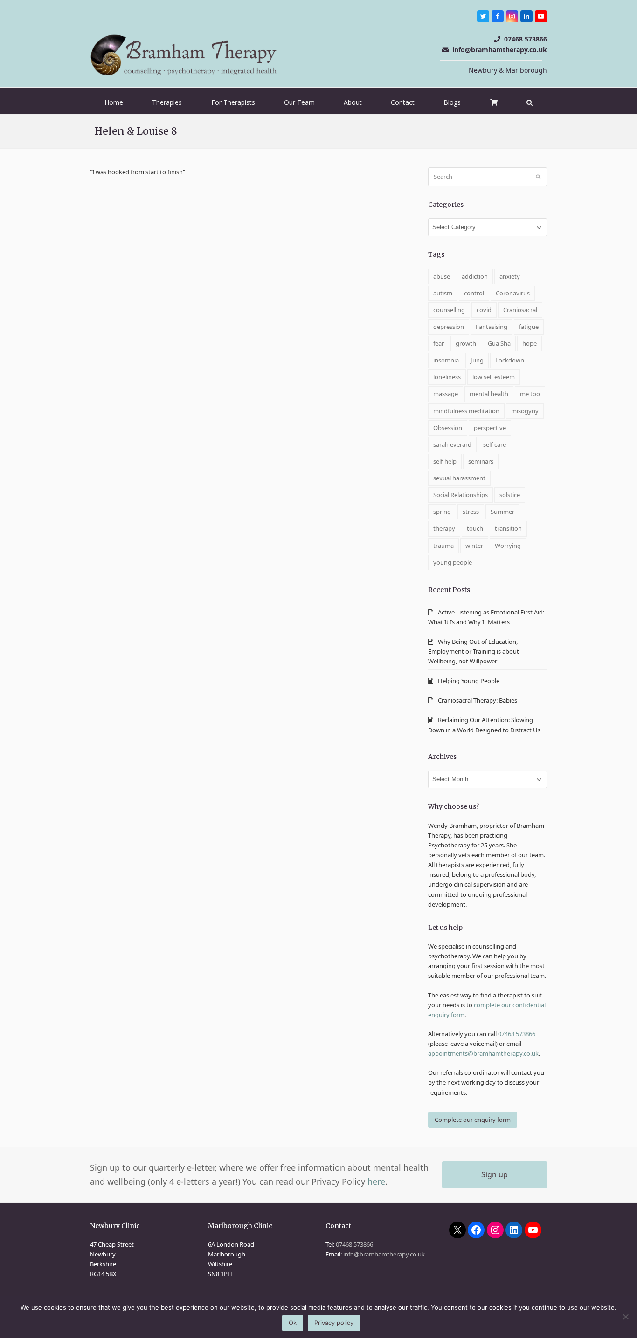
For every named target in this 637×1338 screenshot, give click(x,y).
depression (448, 326)
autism (442, 293)
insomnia (446, 360)
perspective (490, 427)
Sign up (494, 1174)
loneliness (447, 377)
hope (529, 343)
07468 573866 (525, 38)
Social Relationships (460, 495)
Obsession (447, 427)
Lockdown (509, 360)
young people (452, 562)
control (474, 293)
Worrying (508, 545)
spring (442, 511)
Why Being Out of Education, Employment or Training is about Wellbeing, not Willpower (473, 651)
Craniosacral (520, 310)
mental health (489, 393)
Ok (293, 1322)
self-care (494, 444)
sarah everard (452, 444)
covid (484, 310)
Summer (502, 511)
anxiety (509, 276)
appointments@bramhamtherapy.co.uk (483, 1053)
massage (445, 393)
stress (471, 511)
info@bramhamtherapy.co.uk (499, 49)
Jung (477, 360)
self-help (445, 461)
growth (466, 343)
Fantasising (491, 326)
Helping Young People (468, 680)
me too (530, 393)
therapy (444, 528)
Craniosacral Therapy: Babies (478, 700)
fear (438, 343)
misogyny (525, 411)
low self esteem (493, 377)
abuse (441, 276)
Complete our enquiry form (473, 1119)
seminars (480, 461)
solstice (509, 495)
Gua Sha (499, 343)
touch (475, 528)
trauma (443, 545)
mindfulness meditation (466, 411)
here (376, 1181)
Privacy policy (333, 1322)
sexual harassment (459, 478)
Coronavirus (513, 293)
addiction (475, 276)
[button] (529, 102)
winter (474, 545)
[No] (625, 1316)
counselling (449, 310)
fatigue (529, 326)
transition (508, 528)
